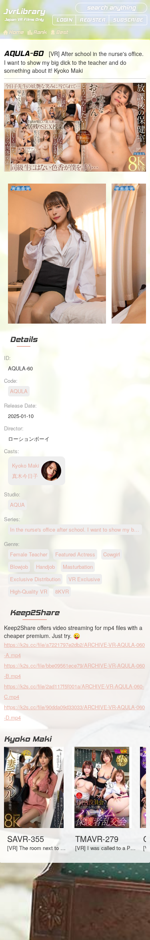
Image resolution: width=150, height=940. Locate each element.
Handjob (45, 566)
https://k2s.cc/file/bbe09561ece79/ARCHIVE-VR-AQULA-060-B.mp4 (74, 671)
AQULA (19, 391)
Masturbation (78, 566)
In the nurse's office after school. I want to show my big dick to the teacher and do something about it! (76, 529)
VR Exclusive (84, 579)
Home (16, 32)
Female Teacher (28, 554)
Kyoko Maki (27, 739)
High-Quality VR (28, 591)
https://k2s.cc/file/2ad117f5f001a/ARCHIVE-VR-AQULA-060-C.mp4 (74, 691)
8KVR (62, 591)
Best (62, 32)
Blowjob (19, 566)
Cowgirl (111, 554)
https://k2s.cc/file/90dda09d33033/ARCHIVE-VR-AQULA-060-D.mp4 (74, 712)
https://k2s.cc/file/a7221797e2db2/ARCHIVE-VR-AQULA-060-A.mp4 (74, 650)
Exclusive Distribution (35, 579)
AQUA (17, 504)
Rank (39, 32)
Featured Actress (75, 554)
